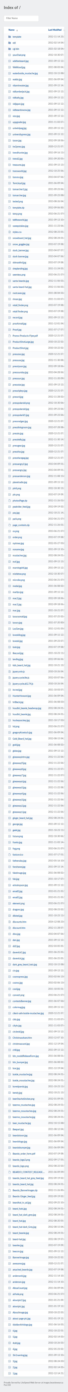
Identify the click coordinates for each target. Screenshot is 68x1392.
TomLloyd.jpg (19, 183)
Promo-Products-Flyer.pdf (25, 336)
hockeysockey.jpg (21, 720)
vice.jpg (16, 116)
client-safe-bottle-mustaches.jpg (28, 1013)
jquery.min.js (19, 672)
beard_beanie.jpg (21, 1233)
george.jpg (17, 824)
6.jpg (15, 1331)
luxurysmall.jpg (20, 617)
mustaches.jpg (19, 556)
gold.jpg (16, 745)
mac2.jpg (17, 598)
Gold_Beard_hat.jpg (22, 739)
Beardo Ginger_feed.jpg (24, 1196)
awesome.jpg (19, 1264)
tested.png (18, 202)
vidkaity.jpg (18, 98)
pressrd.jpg (18, 397)
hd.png (16, 727)
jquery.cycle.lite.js (21, 678)
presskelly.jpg (19, 440)
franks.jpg (17, 842)
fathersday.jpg (19, 861)
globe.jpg (17, 751)
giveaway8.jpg (19, 769)
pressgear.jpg (19, 446)
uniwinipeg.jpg (19, 128)
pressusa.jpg (18, 360)
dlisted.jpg (17, 916)
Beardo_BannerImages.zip (25, 1190)
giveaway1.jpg (19, 812)
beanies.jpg (18, 1245)
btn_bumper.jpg (20, 1062)
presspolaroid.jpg (21, 409)
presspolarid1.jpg (21, 415)
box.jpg (16, 1068)
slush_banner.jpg (20, 250)
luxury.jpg (17, 623)
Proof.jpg (17, 330)
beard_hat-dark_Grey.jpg (24, 1227)
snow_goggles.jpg (21, 244)
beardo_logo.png (21, 1166)
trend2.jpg (17, 159)
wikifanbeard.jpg (20, 61)
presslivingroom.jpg (22, 427)
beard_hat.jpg (19, 1221)
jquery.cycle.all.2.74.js (23, 684)
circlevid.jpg (18, 1032)
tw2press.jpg (19, 147)
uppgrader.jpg (19, 122)
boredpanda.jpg (20, 1087)
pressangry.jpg (19, 470)
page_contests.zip (21, 525)
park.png (17, 519)
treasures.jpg (19, 165)
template (17, 37)
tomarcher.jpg (19, 195)
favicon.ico (18, 855)
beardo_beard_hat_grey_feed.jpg (28, 1178)
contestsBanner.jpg (22, 1001)
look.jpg (16, 647)
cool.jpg (16, 989)
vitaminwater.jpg (20, 86)
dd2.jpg (16, 946)
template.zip (18, 208)
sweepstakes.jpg (20, 226)
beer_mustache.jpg (22, 1123)
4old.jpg (16, 1343)
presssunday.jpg (20, 372)
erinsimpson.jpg (20, 885)
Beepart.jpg (18, 1129)
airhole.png (18, 1294)
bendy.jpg (17, 1093)
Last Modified (55, 30)
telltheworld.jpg (20, 220)
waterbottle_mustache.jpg (25, 73)
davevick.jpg (18, 959)
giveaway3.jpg (19, 800)
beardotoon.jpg (20, 1136)
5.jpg (15, 1337)
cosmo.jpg (17, 983)
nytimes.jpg (18, 543)
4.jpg (15, 1349)
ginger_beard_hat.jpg (22, 818)
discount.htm (19, 928)
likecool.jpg (18, 653)
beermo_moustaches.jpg (24, 1111)
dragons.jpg (18, 910)
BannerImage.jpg (21, 1258)
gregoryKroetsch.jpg (22, 733)
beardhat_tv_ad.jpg (22, 1203)
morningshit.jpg (20, 568)
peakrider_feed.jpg (21, 507)
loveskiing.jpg (19, 635)
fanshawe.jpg (19, 867)
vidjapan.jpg (18, 104)
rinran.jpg (17, 299)
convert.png (18, 995)
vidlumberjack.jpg (21, 92)
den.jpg (16, 940)
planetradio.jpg (20, 482)
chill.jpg (16, 1050)
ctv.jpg (16, 971)
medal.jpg (17, 586)
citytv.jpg (17, 1026)
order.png (17, 537)
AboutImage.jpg (20, 1313)
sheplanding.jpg (20, 269)
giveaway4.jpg (19, 794)
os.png (16, 531)
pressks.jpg (18, 434)
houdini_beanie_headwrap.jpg (27, 708)
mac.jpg (16, 611)
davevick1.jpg (19, 952)
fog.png (16, 849)
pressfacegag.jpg (20, 458)
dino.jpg (16, 934)
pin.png (16, 495)
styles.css (17, 232)
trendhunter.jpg (20, 153)
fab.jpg (16, 879)
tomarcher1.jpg (20, 189)
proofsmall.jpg (19, 324)
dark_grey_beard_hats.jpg (25, 965)
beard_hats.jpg (20, 1209)
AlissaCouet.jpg (20, 1288)
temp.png (17, 214)
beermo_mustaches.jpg (24, 1105)
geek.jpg (16, 830)
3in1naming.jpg (20, 1355)
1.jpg (15, 1373)
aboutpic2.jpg (19, 1300)
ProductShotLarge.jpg (23, 342)
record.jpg (17, 318)
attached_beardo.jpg (22, 1270)
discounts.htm (19, 922)
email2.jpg (17, 891)
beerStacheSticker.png (23, 1099)
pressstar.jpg (19, 385)
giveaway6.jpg (19, 782)
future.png (18, 836)
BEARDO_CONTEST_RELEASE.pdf (29, 1172)
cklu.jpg (16, 1019)
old (14, 43)
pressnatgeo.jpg (20, 421)
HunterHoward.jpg (22, 696)
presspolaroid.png (21, 403)
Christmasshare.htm (22, 1038)
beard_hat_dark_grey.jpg (24, 1215)
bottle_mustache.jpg (22, 1074)
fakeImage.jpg (19, 873)
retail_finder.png (20, 305)
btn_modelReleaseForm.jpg (26, 1056)
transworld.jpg (19, 171)
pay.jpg (16, 513)
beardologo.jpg (20, 1142)
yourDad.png (19, 55)
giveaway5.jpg (19, 788)
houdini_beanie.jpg (22, 714)
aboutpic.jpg (19, 1306)
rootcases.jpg (19, 293)
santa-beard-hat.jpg (22, 287)
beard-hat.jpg (19, 1239)
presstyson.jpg (19, 366)
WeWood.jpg (19, 67)
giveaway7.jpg (19, 775)
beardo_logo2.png (21, 1160)
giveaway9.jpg (19, 763)
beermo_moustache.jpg (24, 1117)
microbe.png (19, 580)
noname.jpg (18, 549)
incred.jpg (17, 690)
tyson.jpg (17, 141)
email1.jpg (17, 897)
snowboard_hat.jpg (22, 238)
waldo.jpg (17, 80)
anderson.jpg (19, 1282)
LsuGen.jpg (18, 629)
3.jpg (15, 1361)
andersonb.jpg (19, 1276)
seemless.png (19, 275)
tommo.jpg (18, 177)
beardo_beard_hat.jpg (23, 1184)
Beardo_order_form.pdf (24, 1154)
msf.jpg (16, 562)
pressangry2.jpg (20, 464)
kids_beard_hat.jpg (21, 665)
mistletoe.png (19, 574)
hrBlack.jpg (18, 702)
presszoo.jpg (19, 354)
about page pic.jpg (21, 1319)
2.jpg (15, 1367)
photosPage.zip (20, 501)
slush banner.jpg (20, 257)
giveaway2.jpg (19, 806)
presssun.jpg (19, 379)
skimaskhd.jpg (19, 263)
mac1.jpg (17, 604)
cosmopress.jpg (20, 977)
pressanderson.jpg (21, 476)
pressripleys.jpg (20, 391)
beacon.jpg (18, 1251)
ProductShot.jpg (20, 348)
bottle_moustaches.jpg (23, 1081)
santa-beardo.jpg (21, 281)
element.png (19, 904)
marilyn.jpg (18, 592)
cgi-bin (16, 49)
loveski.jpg (17, 641)
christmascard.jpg (21, 1044)
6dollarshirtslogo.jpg (22, 1325)
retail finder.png (20, 311)
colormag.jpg (19, 1007)
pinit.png (17, 488)
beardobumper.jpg (21, 1148)
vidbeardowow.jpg (21, 110)
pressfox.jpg (18, 452)
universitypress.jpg (21, 134)
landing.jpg (18, 659)
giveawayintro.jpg (21, 757)
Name (11, 30)
